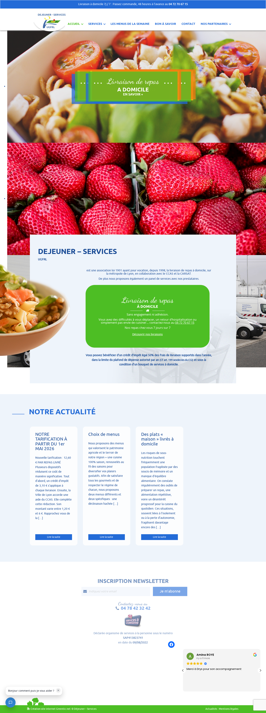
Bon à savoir (165, 24)
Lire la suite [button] (193, 686)
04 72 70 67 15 (178, 4)
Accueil (74, 24)
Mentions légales (228, 708)
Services (95, 24)
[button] (183, 670)
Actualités (211, 708)
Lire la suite (53, 537)
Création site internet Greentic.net (51, 708)
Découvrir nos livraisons (147, 334)
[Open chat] (10, 702)
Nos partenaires (214, 24)
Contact (188, 24)
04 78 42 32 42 (136, 608)
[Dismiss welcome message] (58, 690)
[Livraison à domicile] (50, 14)
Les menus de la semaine (130, 24)
